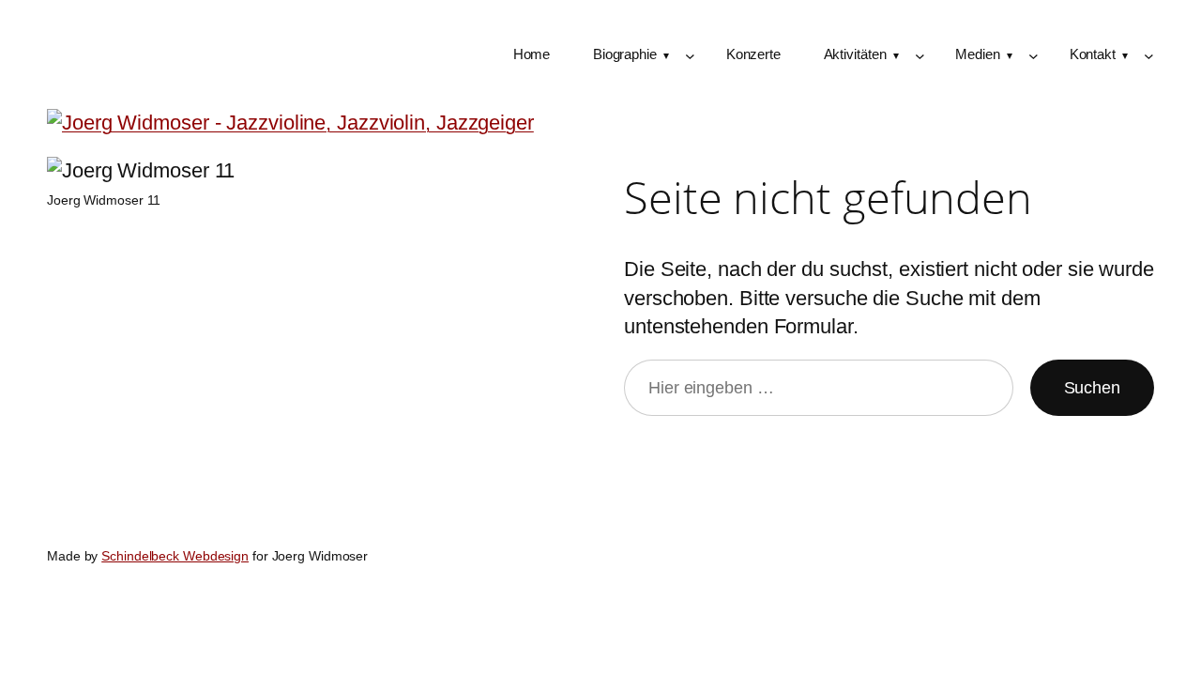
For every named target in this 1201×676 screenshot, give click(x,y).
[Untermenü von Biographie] (690, 56)
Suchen (1092, 387)
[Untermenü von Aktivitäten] (920, 56)
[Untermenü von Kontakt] (1149, 56)
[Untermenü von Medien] (1033, 56)
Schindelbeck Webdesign (175, 555)
